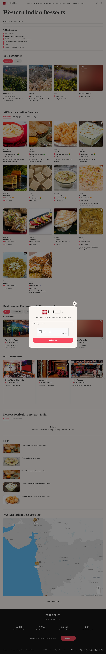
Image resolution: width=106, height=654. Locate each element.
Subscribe (53, 340)
